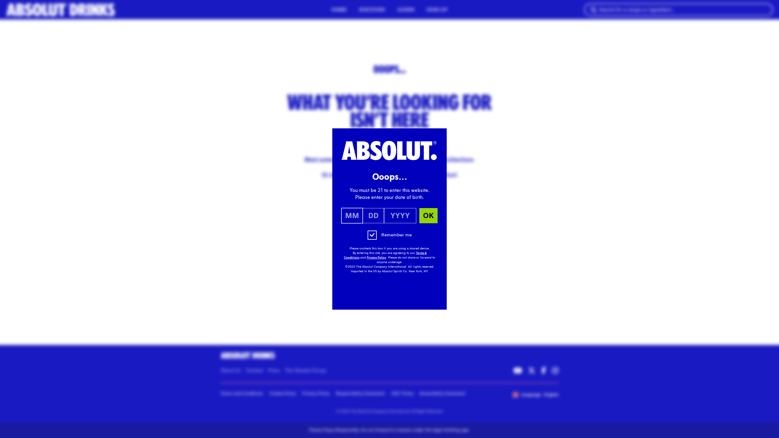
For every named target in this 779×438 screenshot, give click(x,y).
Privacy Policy (376, 257)
